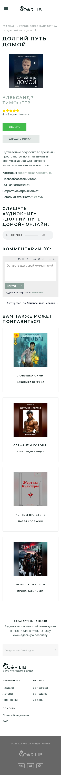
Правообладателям (16, 715)
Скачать (14, 127)
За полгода (40, 687)
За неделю (40, 693)
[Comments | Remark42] (30, 281)
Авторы (8, 693)
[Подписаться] (54, 650)
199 (34, 197)
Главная (9, 26)
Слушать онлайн (21, 139)
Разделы (8, 687)
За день (38, 699)
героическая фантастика (38, 26)
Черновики (10, 699)
